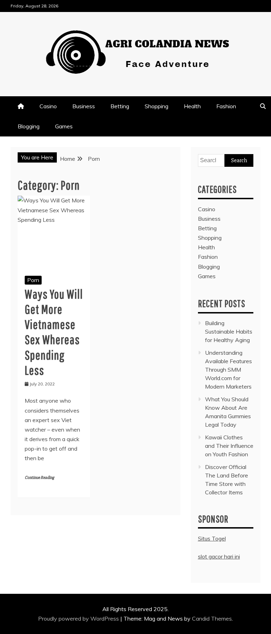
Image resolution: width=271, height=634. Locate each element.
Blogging (29, 126)
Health (192, 106)
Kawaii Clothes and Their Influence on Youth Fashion (229, 446)
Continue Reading (39, 477)
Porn (33, 280)
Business (83, 106)
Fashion (226, 106)
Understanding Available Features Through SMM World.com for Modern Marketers (228, 369)
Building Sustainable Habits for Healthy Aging (228, 331)
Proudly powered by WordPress (79, 618)
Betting (119, 106)
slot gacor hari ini (219, 556)
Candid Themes (212, 618)
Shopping (156, 106)
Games (64, 126)
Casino (48, 106)
